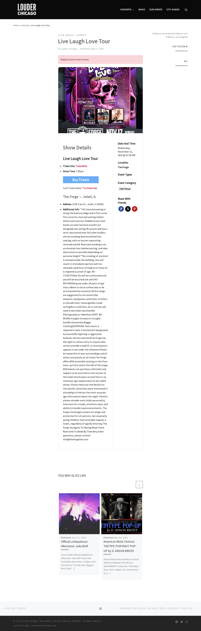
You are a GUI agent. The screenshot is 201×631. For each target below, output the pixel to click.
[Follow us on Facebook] (176, 622)
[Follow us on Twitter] (181, 622)
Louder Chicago (69, 49)
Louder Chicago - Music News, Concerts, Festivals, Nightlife (51, 621)
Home (16, 25)
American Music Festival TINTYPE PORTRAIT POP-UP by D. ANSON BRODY (119, 546)
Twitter (128, 209)
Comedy (25, 25)
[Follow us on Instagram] (186, 622)
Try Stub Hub (90, 188)
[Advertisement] (169, 116)
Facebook (121, 209)
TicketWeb (81, 166)
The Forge (123, 167)
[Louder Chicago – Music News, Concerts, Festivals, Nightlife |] (26, 8)
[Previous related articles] (131, 484)
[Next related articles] (139, 484)
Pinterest (134, 209)
